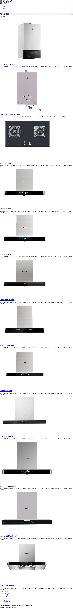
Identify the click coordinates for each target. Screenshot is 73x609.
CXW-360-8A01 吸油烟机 (7, 585)
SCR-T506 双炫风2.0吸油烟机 (8, 536)
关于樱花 (4, 6)
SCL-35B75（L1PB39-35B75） (9, 64)
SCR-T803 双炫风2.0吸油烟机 (8, 486)
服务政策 (4, 9)
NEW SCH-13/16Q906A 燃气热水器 (10, 114)
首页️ (1, 591)
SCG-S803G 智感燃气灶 (7, 163)
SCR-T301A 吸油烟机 (6, 391)
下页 (5, 591)
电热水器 (6, 594)
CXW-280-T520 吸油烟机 (7, 300)
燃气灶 (6, 596)
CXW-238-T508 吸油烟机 (7, 345)
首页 (3, 5)
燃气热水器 (7, 593)
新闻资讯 (4, 8)
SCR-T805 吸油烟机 (6, 209)
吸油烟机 (6, 595)
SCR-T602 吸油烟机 (6, 254)
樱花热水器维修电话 (6, 601)
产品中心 (4, 7)
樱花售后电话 (5, 600)
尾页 (7, 591)
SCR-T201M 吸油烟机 (6, 436)
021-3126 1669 (3, 3)
